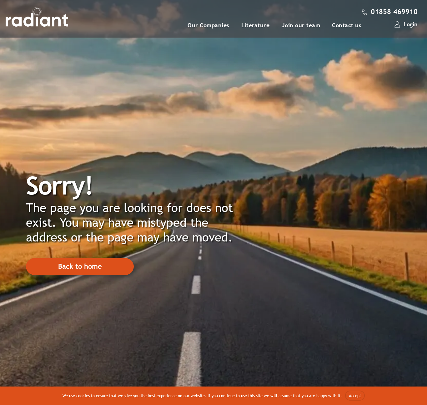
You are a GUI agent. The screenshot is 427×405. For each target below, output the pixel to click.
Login (411, 24)
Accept (355, 395)
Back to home (80, 266)
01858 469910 (394, 12)
